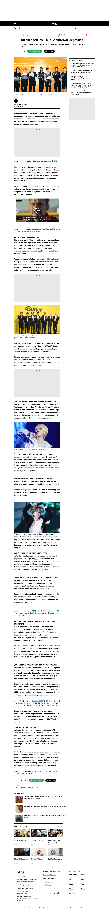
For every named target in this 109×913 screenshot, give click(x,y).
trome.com (58, 907)
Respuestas (73, 874)
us (70, 879)
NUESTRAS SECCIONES (74, 871)
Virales (71, 889)
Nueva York (49, 28)
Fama (71, 884)
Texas (44, 28)
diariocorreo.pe (67, 907)
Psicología (56, 28)
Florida (33, 28)
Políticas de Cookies (49, 878)
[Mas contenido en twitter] (54, 893)
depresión (23, 787)
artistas (30, 787)
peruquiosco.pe (78, 907)
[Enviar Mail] (15, 104)
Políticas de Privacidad (49, 875)
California (39, 28)
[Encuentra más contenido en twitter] (20, 51)
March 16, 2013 (37, 701)
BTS (17, 787)
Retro (83, 884)
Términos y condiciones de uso (52, 871)
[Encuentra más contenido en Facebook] (16, 51)
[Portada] (21, 875)
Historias (72, 894)
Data (82, 879)
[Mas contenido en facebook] (51, 893)
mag (86, 907)
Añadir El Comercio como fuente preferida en (73, 35)
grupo (36, 787)
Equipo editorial (21, 876)
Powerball (63, 28)
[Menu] (15, 23)
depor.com (50, 907)
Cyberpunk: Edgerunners (78, 28)
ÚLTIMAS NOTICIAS (77, 60)
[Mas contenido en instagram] (58, 893)
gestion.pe (42, 907)
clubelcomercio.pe (31, 907)
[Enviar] (15, 28)
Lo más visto (20, 794)
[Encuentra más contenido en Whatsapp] (24, 51)
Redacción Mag (22, 104)
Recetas (83, 889)
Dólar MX (69, 28)
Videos (83, 874)
